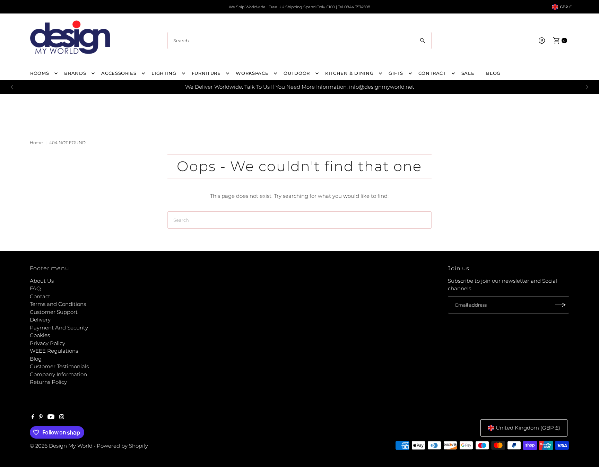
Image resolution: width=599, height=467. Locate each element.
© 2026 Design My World (61, 445)
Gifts (396, 73)
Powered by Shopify (122, 445)
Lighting (163, 73)
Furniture (206, 73)
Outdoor (297, 73)
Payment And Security (59, 327)
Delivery (40, 319)
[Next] (587, 86)
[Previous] (12, 86)
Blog (36, 358)
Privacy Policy (47, 343)
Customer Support (54, 312)
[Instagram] (61, 417)
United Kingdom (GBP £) (528, 427)
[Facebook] (33, 417)
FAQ (35, 288)
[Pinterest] (41, 417)
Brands (75, 73)
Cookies (40, 335)
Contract (432, 73)
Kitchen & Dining (349, 73)
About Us (42, 280)
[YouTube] (50, 417)
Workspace (252, 73)
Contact (40, 296)
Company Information (58, 374)
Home (36, 142)
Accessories (118, 73)
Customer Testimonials (59, 366)
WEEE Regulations (54, 350)
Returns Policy (48, 382)
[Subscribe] (560, 305)
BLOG (493, 73)
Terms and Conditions (58, 304)
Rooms (39, 73)
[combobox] (299, 40)
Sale (468, 73)
